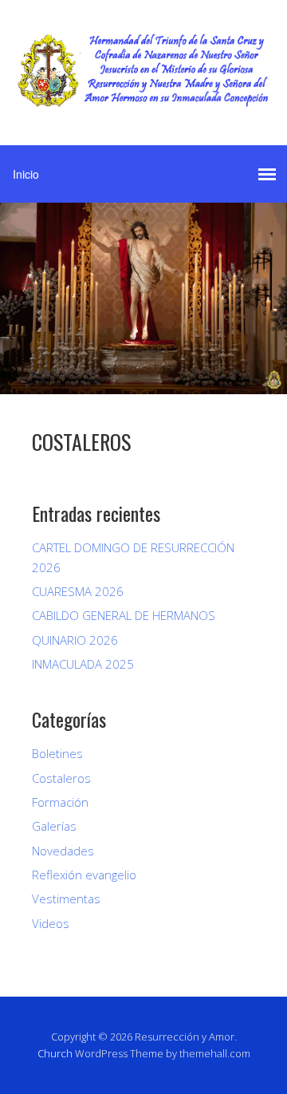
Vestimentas (66, 898)
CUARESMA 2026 (78, 591)
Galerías (54, 826)
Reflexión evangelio (84, 875)
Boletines (57, 753)
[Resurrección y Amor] (143, 95)
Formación (60, 802)
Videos (50, 923)
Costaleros (61, 778)
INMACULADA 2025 (83, 664)
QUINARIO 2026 (75, 640)
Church (55, 1053)
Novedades (63, 851)
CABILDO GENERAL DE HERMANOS (123, 615)
